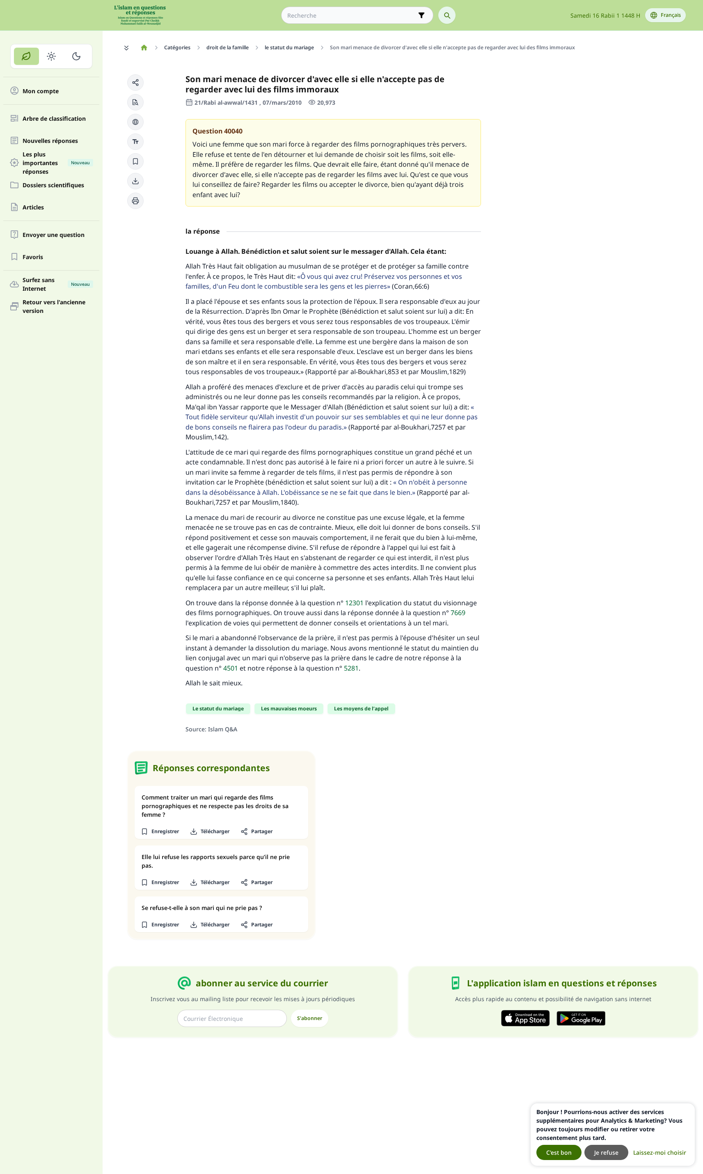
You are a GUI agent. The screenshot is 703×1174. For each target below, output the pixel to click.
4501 (230, 668)
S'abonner (309, 1018)
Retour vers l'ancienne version (54, 306)
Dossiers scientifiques (53, 185)
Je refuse (606, 1152)
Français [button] (671, 14)
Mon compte (41, 91)
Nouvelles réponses (50, 141)
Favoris (33, 257)
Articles (33, 207)
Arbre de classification (54, 118)
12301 (354, 602)
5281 (351, 668)
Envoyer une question (54, 235)
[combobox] (351, 15)
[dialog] (613, 1134)
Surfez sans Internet (56, 284)
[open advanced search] (421, 15)
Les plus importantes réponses (56, 162)
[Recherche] (447, 15)
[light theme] (51, 56)
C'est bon (559, 1152)
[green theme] (26, 56)
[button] (135, 82)
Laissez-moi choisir (659, 1152)
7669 (458, 612)
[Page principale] (144, 47)
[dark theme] (76, 56)
